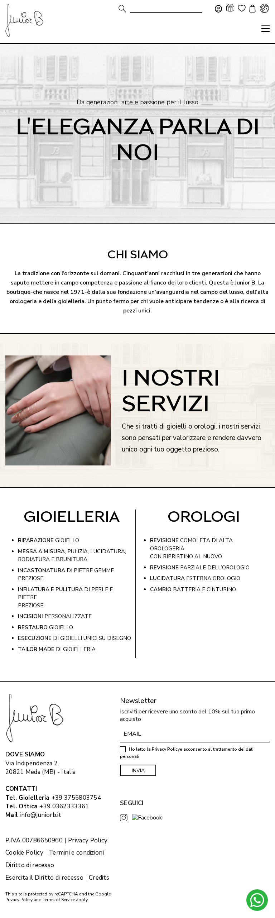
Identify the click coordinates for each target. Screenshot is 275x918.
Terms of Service (59, 900)
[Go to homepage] (24, 21)
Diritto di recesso (29, 865)
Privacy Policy (87, 841)
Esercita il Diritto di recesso (44, 878)
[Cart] (251, 9)
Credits (99, 878)
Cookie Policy (24, 853)
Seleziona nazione (264, 8)
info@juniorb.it (41, 815)
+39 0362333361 (64, 806)
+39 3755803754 (76, 798)
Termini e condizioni (76, 853)
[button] (265, 29)
